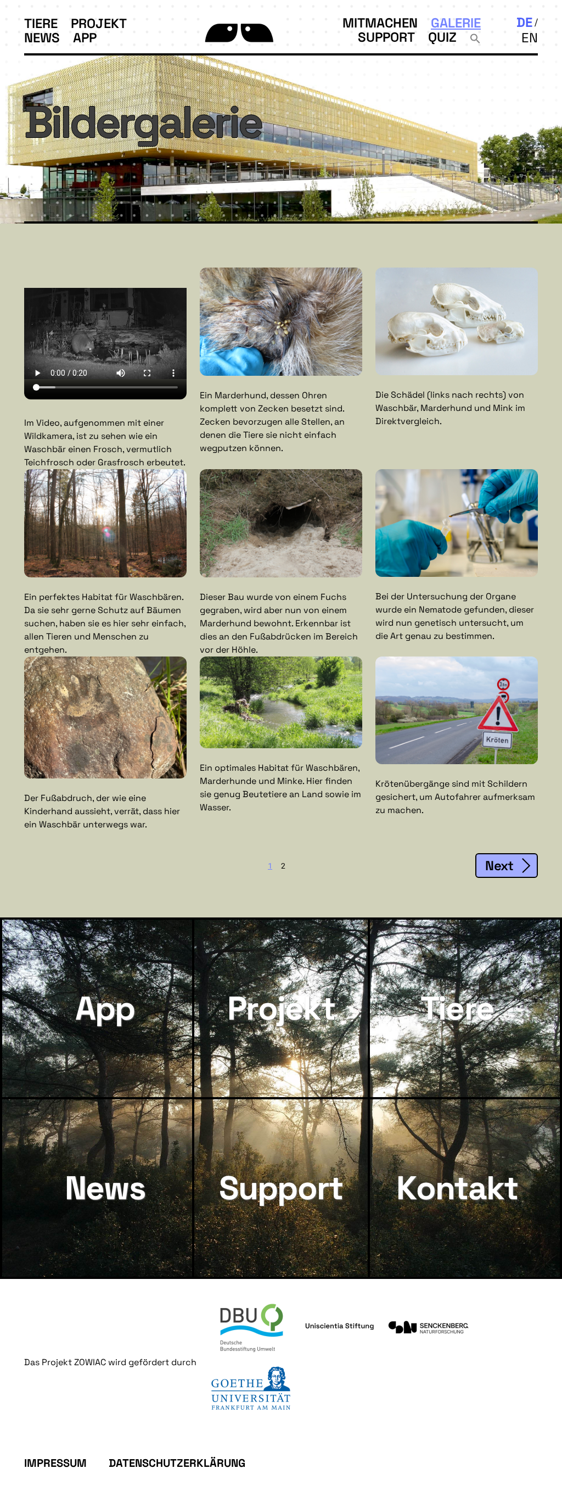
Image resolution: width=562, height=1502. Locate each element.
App (85, 37)
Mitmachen (380, 22)
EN (529, 37)
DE (524, 22)
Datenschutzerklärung (177, 1463)
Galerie (456, 22)
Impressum (55, 1463)
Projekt (99, 23)
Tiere (41, 23)
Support (386, 37)
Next (499, 865)
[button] (475, 37)
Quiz (442, 37)
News (42, 37)
